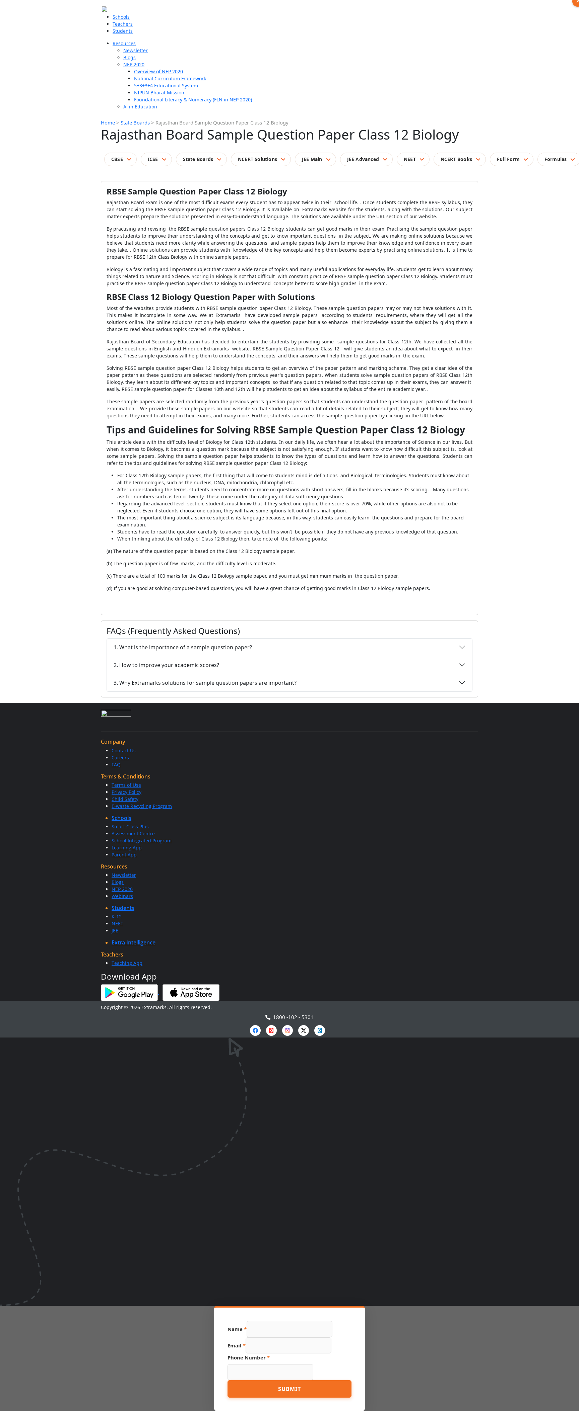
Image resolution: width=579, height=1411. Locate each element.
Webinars (122, 896)
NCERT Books (456, 159)
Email (237, 1345)
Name (237, 1329)
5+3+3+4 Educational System (166, 85)
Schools (121, 17)
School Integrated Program (142, 840)
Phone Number (249, 1357)
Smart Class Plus (130, 826)
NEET (410, 159)
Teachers (123, 24)
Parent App (124, 854)
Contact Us (124, 750)
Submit (289, 1389)
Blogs (129, 57)
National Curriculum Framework (170, 78)
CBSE (117, 159)
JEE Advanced (363, 159)
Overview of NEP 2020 (158, 71)
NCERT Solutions (257, 159)
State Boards (135, 122)
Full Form (508, 159)
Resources (124, 43)
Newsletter (135, 50)
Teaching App (127, 963)
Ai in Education (140, 106)
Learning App (127, 847)
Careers (120, 757)
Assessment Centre (133, 833)
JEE (115, 930)
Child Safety (125, 799)
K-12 (117, 916)
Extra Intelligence (133, 942)
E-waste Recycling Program (142, 806)
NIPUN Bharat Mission (159, 92)
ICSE (153, 159)
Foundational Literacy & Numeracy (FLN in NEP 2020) (193, 99)
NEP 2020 (133, 64)
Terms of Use (126, 785)
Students (123, 31)
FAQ (116, 764)
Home (108, 122)
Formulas (555, 159)
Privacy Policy (126, 792)
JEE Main (312, 159)
